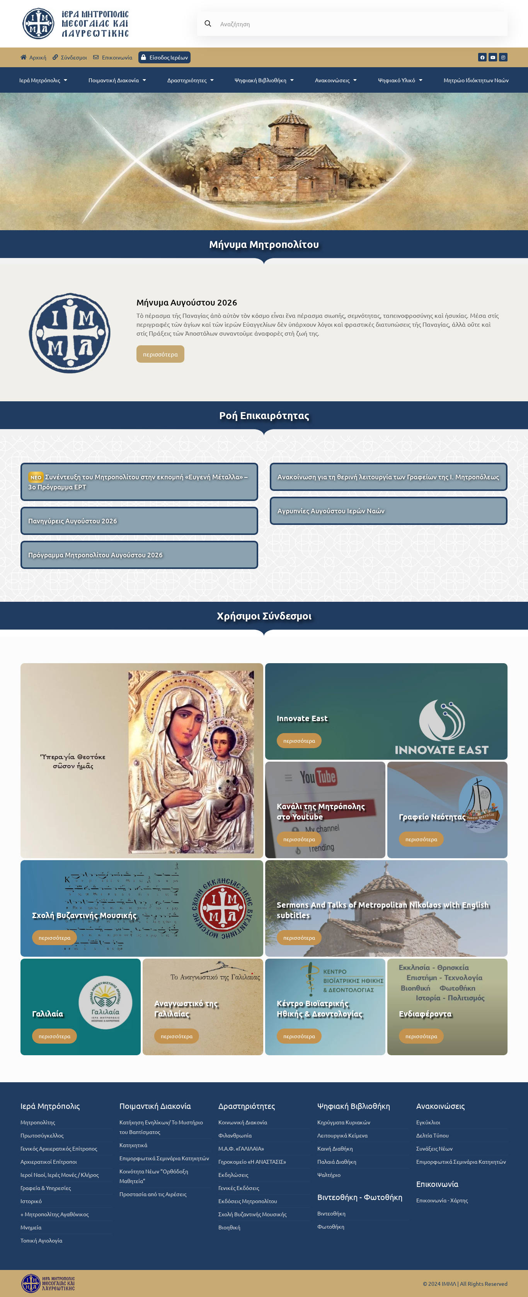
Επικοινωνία (437, 1183)
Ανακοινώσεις (332, 79)
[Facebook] (482, 57)
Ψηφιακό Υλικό (396, 79)
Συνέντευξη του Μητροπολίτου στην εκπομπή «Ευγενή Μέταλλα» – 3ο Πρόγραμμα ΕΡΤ (138, 481)
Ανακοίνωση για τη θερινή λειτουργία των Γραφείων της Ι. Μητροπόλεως (388, 476)
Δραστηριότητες (186, 79)
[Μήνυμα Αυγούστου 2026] (69, 333)
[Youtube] (493, 57)
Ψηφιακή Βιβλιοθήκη (260, 79)
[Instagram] (503, 57)
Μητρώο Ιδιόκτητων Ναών (476, 79)
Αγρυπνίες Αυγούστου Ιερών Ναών (331, 510)
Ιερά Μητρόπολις (39, 79)
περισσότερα (160, 354)
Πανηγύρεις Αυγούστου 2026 (72, 520)
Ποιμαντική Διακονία (114, 79)
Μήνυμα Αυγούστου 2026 (186, 302)
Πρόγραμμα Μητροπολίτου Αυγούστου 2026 (95, 554)
